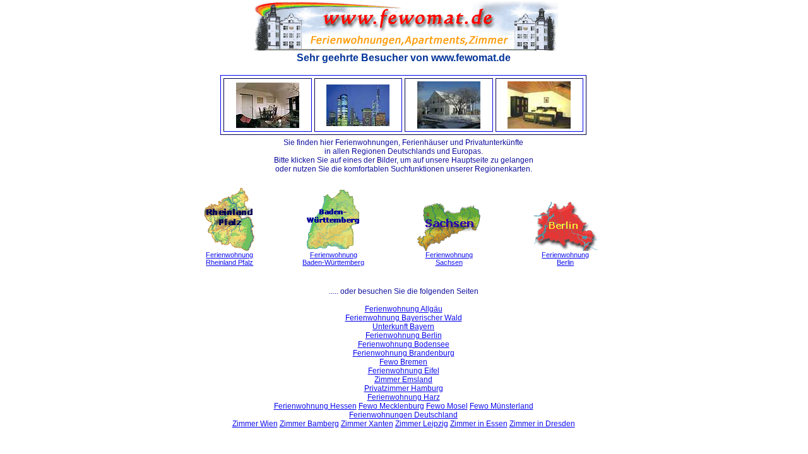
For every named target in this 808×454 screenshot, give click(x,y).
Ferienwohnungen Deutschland (403, 414)
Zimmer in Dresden (542, 423)
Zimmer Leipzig (421, 423)
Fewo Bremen (403, 362)
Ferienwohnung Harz (403, 397)
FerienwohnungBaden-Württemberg (333, 258)
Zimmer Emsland (403, 379)
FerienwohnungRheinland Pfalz (229, 258)
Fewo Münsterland (501, 406)
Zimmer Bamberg (309, 423)
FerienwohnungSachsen (449, 258)
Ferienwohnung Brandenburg (403, 353)
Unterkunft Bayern (403, 326)
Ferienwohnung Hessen (315, 406)
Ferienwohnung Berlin (403, 335)
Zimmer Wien (255, 423)
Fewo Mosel (447, 406)
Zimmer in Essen (479, 423)
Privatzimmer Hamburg (403, 388)
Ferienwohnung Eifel (403, 370)
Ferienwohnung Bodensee (403, 344)
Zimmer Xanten (367, 423)
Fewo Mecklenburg (391, 406)
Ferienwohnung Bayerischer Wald (403, 317)
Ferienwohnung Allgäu (404, 309)
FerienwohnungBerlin (565, 258)
